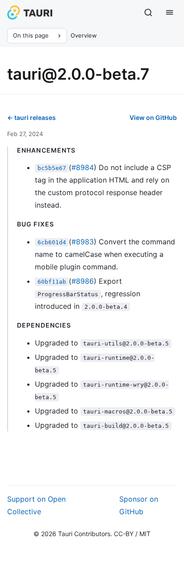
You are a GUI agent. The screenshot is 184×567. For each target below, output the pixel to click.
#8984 (82, 167)
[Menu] (170, 12)
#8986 (82, 281)
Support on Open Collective (36, 505)
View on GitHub (153, 117)
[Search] (148, 12)
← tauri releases (31, 117)
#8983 (82, 241)
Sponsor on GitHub (138, 505)
